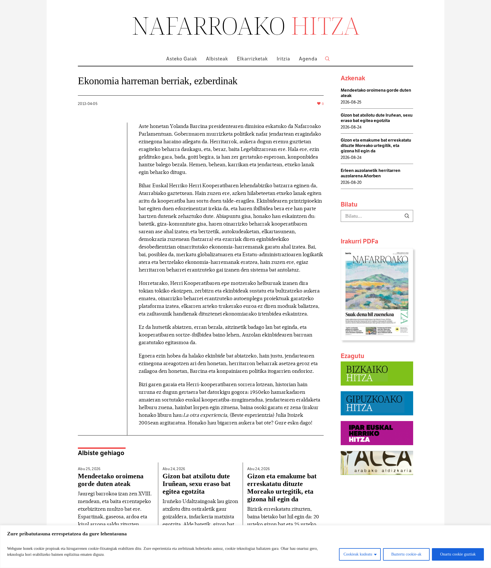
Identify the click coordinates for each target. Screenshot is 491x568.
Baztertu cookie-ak (406, 554)
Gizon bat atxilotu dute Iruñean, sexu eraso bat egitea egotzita (196, 483)
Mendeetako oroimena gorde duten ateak (110, 479)
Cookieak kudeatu (358, 554)
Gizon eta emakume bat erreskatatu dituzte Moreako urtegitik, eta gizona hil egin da (282, 487)
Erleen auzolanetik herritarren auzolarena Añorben (370, 173)
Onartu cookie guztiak (458, 554)
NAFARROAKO (246, 25)
